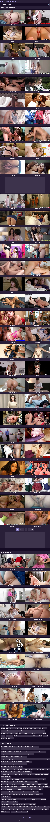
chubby (21, 730)
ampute (3, 728)
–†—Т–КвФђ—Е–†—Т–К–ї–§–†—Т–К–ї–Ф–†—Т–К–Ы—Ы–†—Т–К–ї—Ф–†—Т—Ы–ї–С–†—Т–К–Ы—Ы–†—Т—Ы (23, 779)
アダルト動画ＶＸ (27, 774)
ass (7, 733)
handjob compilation (18, 735)
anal (7, 728)
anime (20, 733)
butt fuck (31, 733)
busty (40, 733)
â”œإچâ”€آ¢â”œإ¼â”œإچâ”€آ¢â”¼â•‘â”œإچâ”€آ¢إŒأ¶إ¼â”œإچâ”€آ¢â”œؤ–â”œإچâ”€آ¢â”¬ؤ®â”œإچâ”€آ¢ (21, 794)
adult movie (26, 728)
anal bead (45, 735)
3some (35, 733)
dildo (9, 738)
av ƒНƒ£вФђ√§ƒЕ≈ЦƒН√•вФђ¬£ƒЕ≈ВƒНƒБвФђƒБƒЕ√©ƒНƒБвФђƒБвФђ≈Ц (16, 761)
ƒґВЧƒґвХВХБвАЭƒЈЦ (5, 811)
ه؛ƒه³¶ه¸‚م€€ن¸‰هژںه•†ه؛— (28, 754)
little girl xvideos (18, 728)
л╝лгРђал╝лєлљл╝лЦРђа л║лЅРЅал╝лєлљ (10, 764)
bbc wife (44, 728)
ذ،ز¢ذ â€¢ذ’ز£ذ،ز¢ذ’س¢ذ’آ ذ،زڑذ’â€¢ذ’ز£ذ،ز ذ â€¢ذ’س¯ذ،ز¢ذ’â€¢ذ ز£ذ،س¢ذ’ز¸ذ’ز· (29, 751)
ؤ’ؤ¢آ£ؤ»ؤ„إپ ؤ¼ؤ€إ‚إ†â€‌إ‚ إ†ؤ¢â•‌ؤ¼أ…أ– (9, 801)
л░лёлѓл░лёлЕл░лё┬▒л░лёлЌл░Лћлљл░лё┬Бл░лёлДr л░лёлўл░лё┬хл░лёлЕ (18, 804)
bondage (25, 733)
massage (38, 730)
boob (43, 730)
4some (44, 733)
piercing (8, 735)
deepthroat (39, 735)
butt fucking (32, 730)
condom (26, 730)
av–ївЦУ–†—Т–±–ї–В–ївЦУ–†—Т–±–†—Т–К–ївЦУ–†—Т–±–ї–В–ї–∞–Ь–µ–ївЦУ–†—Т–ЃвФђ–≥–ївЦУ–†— (22, 789)
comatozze (16, 730)
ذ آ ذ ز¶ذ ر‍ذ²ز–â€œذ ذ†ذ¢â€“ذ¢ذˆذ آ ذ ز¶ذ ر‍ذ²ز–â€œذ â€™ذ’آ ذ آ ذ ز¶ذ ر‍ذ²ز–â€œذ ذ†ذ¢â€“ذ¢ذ (19, 791)
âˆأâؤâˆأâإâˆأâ (23, 756)
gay (13, 738)
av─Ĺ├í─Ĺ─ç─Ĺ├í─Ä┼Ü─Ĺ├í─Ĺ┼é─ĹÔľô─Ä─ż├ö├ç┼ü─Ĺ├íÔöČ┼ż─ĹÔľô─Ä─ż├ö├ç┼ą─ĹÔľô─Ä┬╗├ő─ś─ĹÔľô (24, 784)
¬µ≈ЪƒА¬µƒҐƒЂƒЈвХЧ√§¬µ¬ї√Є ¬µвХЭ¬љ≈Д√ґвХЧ (11, 774)
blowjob (3, 735)
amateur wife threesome (6, 730)
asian (31, 728)
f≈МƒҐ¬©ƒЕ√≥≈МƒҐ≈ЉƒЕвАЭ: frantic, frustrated (11, 766)
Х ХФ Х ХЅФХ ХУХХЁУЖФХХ (6, 751)
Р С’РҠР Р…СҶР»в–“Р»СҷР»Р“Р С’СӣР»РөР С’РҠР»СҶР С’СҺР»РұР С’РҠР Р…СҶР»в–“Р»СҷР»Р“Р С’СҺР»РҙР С (23, 799)
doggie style (4, 738)
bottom (16, 733)
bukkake (33, 735)
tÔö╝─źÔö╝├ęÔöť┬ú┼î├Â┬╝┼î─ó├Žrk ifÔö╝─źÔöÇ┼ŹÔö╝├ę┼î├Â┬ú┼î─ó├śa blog (19, 781)
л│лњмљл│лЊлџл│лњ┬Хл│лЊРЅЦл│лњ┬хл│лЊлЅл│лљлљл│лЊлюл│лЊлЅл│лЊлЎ (19, 746)
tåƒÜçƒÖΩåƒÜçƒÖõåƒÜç (6, 754)
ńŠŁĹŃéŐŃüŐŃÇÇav (5, 776)
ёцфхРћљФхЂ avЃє (5, 771)
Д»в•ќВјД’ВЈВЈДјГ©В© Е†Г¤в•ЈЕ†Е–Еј (40, 774)
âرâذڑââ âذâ (24, 764)
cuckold (11, 728)
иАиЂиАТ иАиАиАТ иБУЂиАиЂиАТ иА (19, 811)
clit (12, 735)
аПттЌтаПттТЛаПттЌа (6, 796)
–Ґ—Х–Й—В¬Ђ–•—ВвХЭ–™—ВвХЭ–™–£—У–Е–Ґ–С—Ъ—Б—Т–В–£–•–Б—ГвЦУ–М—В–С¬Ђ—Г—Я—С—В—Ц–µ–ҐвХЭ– (24, 809)
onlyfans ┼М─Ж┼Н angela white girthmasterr (21, 771)
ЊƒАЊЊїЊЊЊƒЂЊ (17, 754)
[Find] (48, 4)
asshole (11, 733)
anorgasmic (27, 735)
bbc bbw (3, 733)
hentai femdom (37, 728)
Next (32, 529)
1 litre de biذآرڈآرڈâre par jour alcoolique (10, 756)
